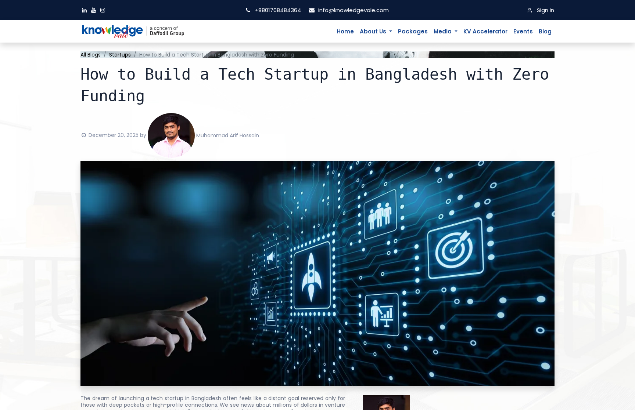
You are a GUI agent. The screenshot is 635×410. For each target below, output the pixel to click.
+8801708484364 (278, 10)
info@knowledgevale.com (352, 10)
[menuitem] (345, 31)
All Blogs (90, 54)
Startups (120, 54)
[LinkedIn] (85, 10)
